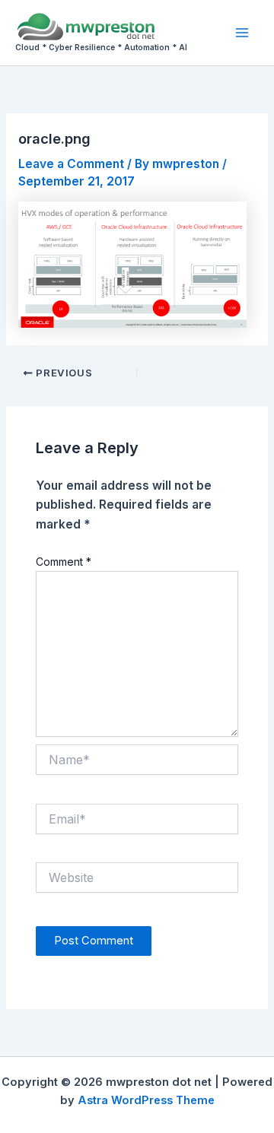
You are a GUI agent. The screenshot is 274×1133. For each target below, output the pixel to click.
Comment (63, 561)
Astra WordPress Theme (146, 1100)
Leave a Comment (71, 164)
